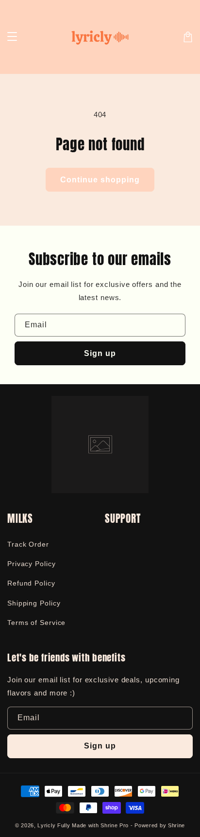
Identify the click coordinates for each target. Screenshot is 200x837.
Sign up (100, 353)
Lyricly (46, 825)
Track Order (28, 544)
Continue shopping (100, 180)
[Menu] (12, 37)
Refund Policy (31, 583)
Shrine (176, 825)
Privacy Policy (31, 564)
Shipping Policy (34, 603)
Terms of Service (36, 622)
